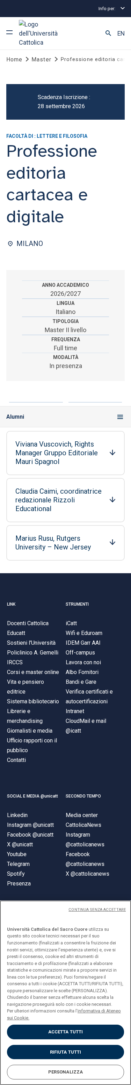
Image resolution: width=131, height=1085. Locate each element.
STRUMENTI (77, 604)
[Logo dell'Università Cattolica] (45, 33)
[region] (65, 992)
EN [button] (121, 33)
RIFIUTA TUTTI (65, 1052)
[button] (108, 33)
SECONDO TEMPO (83, 796)
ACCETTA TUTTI (65, 1031)
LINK (11, 604)
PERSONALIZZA (65, 1072)
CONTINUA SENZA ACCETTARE (97, 909)
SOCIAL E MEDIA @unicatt (32, 796)
